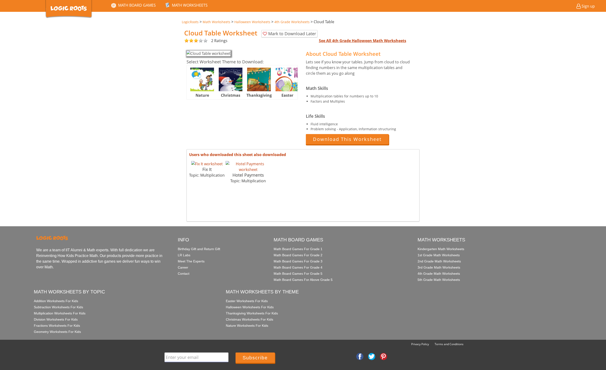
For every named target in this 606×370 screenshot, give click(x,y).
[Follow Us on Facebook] (359, 356)
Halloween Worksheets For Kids (250, 307)
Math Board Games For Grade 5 (298, 273)
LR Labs (184, 255)
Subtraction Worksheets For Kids (58, 307)
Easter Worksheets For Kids (247, 301)
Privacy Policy (420, 344)
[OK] (186, 40)
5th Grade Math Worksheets (439, 280)
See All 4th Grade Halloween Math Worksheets (362, 40)
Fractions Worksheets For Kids (57, 325)
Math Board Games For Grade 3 (298, 261)
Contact (183, 273)
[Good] (189, 40)
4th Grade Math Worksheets (439, 273)
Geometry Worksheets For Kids (57, 332)
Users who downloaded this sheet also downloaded (237, 154)
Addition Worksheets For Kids (56, 301)
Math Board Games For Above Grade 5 (303, 280)
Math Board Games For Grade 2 (298, 255)
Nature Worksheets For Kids (247, 325)
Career (183, 267)
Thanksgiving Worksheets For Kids (252, 313)
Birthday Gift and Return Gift (199, 249)
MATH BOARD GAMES (137, 5)
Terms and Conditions (449, 344)
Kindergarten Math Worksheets (441, 249)
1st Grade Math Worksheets (439, 255)
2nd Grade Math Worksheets (439, 261)
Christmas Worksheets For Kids (249, 319)
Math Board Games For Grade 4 (298, 267)
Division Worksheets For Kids (56, 319)
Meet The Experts (191, 261)
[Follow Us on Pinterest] (383, 356)
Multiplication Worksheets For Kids (59, 313)
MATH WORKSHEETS (190, 5)
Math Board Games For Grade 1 (298, 249)
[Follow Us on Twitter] (371, 356)
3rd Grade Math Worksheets (439, 267)
